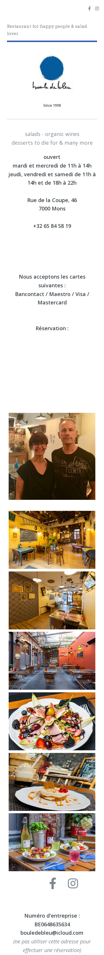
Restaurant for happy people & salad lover (47, 29)
